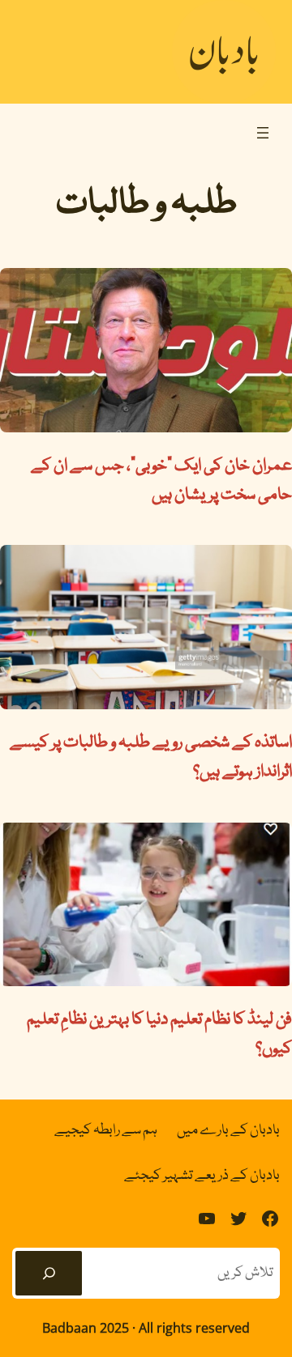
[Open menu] (263, 133)
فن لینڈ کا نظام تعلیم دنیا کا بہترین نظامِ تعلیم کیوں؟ (159, 1034)
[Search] (48, 1273)
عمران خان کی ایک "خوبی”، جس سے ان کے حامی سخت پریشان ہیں (161, 480)
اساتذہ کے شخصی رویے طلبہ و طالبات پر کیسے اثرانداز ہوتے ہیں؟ (151, 757)
